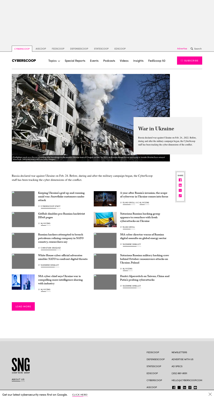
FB (173, 386)
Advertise (182, 48)
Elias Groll (129, 202)
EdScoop (120, 48)
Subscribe (191, 60)
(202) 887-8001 (179, 373)
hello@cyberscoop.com (187, 380)
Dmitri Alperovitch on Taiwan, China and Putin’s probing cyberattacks (144, 278)
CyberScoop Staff (50, 206)
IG (189, 386)
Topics (52, 60)
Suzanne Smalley (132, 244)
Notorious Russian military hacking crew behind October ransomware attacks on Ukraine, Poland (144, 259)
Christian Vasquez (51, 247)
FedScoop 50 (156, 60)
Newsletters (179, 352)
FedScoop (58, 48)
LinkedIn (184, 386)
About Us (18, 379)
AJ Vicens (144, 202)
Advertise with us (182, 359)
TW (178, 386)
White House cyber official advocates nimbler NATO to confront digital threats (62, 257)
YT (194, 386)
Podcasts (109, 60)
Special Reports (75, 60)
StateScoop (101, 48)
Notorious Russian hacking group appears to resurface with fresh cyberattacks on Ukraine (140, 217)
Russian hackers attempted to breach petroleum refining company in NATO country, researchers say (61, 238)
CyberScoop (22, 48)
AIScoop (41, 48)
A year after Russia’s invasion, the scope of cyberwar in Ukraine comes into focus (144, 194)
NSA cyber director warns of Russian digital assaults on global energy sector (143, 236)
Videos (124, 60)
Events (94, 60)
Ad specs (177, 366)
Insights (138, 60)
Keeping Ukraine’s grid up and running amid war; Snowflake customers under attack (61, 196)
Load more (23, 306)
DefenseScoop (79, 48)
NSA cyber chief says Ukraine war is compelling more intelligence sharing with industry (60, 279)
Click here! (80, 394)
